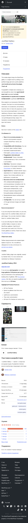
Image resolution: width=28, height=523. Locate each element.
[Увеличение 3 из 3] (24, 329)
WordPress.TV (6, 483)
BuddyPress (5, 496)
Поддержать (19, 480)
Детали (5, 53)
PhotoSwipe (7, 168)
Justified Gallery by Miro (17, 153)
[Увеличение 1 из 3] (11, 308)
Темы (16, 465)
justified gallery (22, 409)
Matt (3, 490)
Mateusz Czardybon (10, 374)
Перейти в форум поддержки (10, 453)
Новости (4, 465)
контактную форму (6, 247)
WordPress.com (6, 488)
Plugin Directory (5, 6)
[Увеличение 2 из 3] (24, 308)
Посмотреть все (22, 442)
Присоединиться (19, 475)
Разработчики (5, 480)
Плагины (17, 467)
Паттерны (17, 470)
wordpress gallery (22, 412)
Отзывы (5, 57)
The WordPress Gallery (7, 233)
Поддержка (6, 68)
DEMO (17, 129)
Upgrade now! (5, 266)
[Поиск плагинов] (17, 12)
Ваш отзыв (4, 442)
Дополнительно (6, 416)
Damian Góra (9, 43)
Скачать (4, 47)
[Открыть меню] (25, 2)
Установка (6, 61)
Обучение (4, 475)
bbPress (4, 493)
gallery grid (14, 406)
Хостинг (3, 467)
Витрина (17, 462)
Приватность (5, 470)
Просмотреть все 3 (22, 399)
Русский (7, 502)
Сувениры (18, 483)
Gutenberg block (22, 406)
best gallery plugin (22, 403)
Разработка (6, 65)
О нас (3, 462)
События (17, 477)
